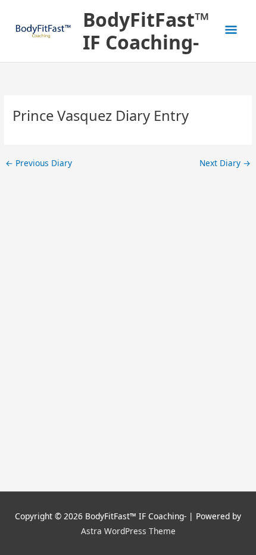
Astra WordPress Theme (128, 531)
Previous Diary (38, 163)
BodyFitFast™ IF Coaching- (146, 31)
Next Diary (225, 163)
